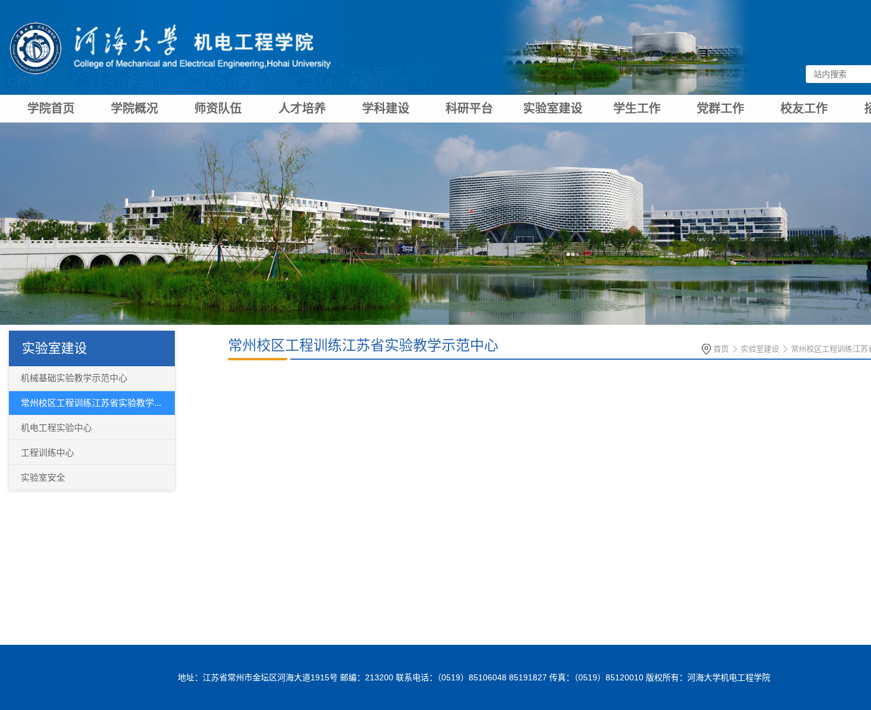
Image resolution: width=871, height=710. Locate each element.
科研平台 (469, 108)
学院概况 (134, 108)
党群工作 (720, 108)
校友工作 (804, 108)
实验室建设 (552, 108)
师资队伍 (218, 108)
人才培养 (302, 108)
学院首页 (51, 108)
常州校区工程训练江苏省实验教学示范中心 (363, 345)
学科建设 (385, 108)
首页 (721, 348)
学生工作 (637, 108)
